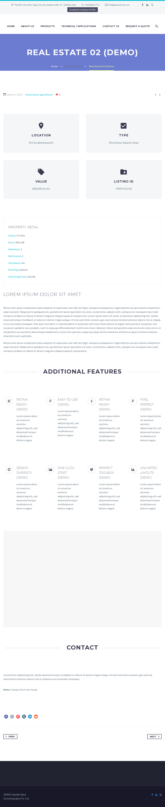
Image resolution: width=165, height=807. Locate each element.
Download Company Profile (83, 9)
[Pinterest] (18, 717)
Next (153, 736)
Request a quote (138, 26)
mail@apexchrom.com (119, 4)
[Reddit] (36, 717)
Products (48, 26)
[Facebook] (142, 5)
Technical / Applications (78, 26)
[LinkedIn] (147, 5)
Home (11, 26)
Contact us (110, 26)
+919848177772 (92, 4)
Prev (12, 736)
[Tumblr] (24, 717)
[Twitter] (152, 5)
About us (27, 26)
